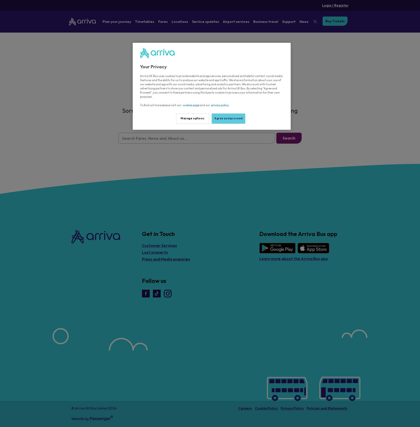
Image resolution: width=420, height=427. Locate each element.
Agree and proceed (228, 118)
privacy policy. (220, 105)
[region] (212, 86)
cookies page (191, 105)
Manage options (192, 118)
